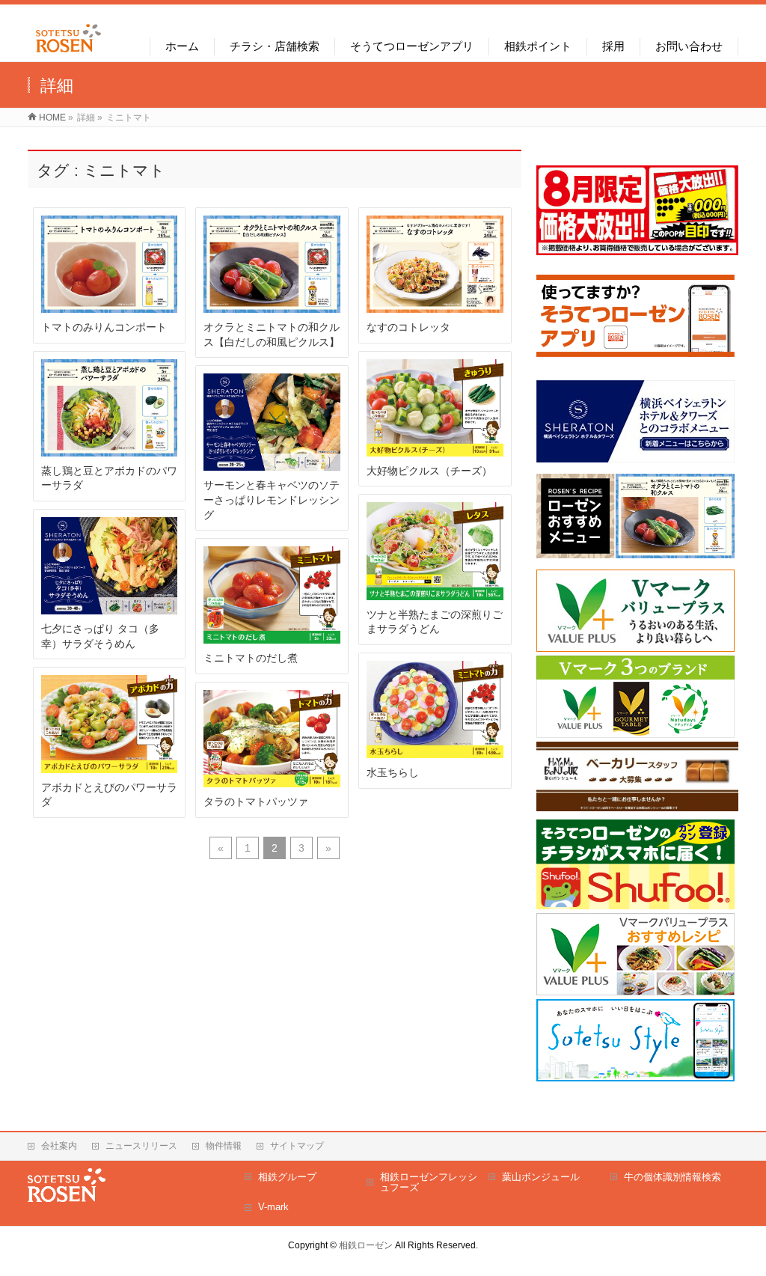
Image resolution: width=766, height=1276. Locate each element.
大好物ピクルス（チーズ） (429, 471)
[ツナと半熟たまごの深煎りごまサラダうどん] (435, 550)
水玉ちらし (393, 772)
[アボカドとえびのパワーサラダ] (109, 723)
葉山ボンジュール (541, 1176)
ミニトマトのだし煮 (250, 658)
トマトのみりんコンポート (104, 327)
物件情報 (224, 1146)
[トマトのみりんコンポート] (109, 264)
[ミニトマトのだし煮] (271, 595)
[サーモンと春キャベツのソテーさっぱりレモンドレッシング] (271, 422)
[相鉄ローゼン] (68, 53)
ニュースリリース (141, 1146)
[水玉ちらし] (435, 709)
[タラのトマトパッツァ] (271, 738)
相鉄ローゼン (366, 1245)
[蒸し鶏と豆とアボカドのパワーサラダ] (109, 408)
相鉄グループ (287, 1176)
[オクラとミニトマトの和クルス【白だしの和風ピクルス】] (271, 264)
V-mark (273, 1206)
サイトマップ (297, 1146)
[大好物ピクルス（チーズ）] (435, 408)
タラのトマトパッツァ (255, 802)
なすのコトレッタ (408, 327)
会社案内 (59, 1146)
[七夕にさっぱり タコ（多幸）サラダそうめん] (109, 565)
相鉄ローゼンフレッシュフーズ (428, 1182)
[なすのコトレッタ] (435, 264)
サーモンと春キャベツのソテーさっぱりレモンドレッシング (271, 499)
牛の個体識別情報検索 (672, 1176)
